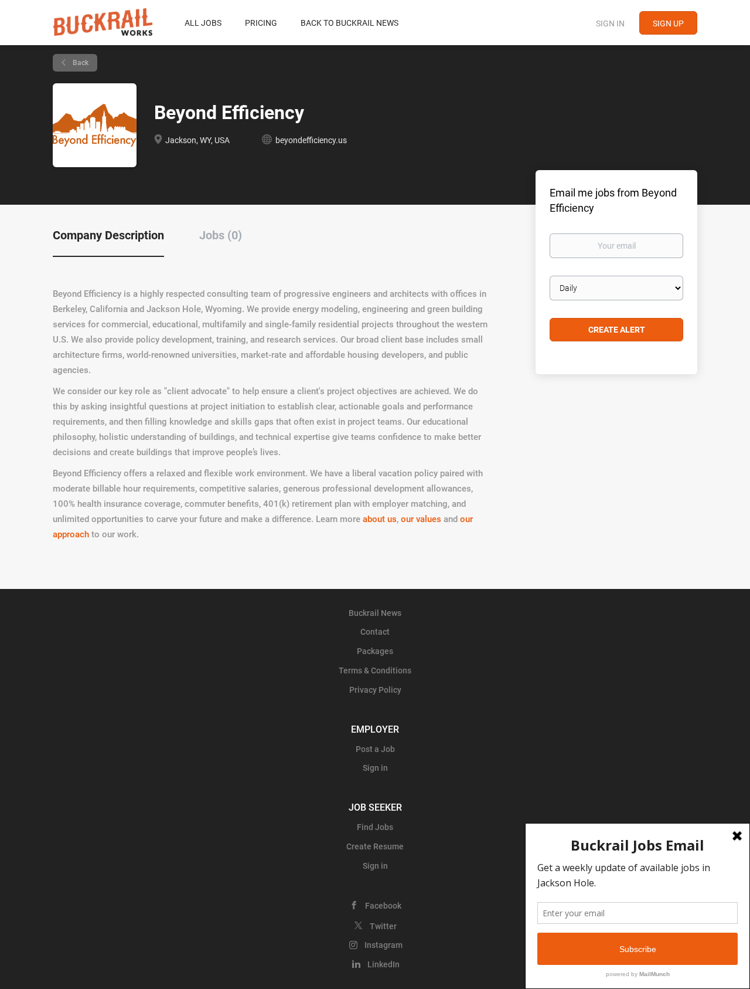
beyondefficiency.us (311, 140)
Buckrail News (375, 613)
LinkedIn (383, 964)
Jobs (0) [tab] (220, 235)
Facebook (383, 905)
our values (421, 519)
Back (79, 63)
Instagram (383, 945)
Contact (375, 631)
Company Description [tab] (108, 235)
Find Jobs (375, 827)
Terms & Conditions (375, 670)
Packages (375, 651)
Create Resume (375, 846)
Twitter (383, 926)
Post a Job (375, 749)
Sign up (668, 23)
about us (380, 519)
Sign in (610, 23)
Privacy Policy (375, 690)
